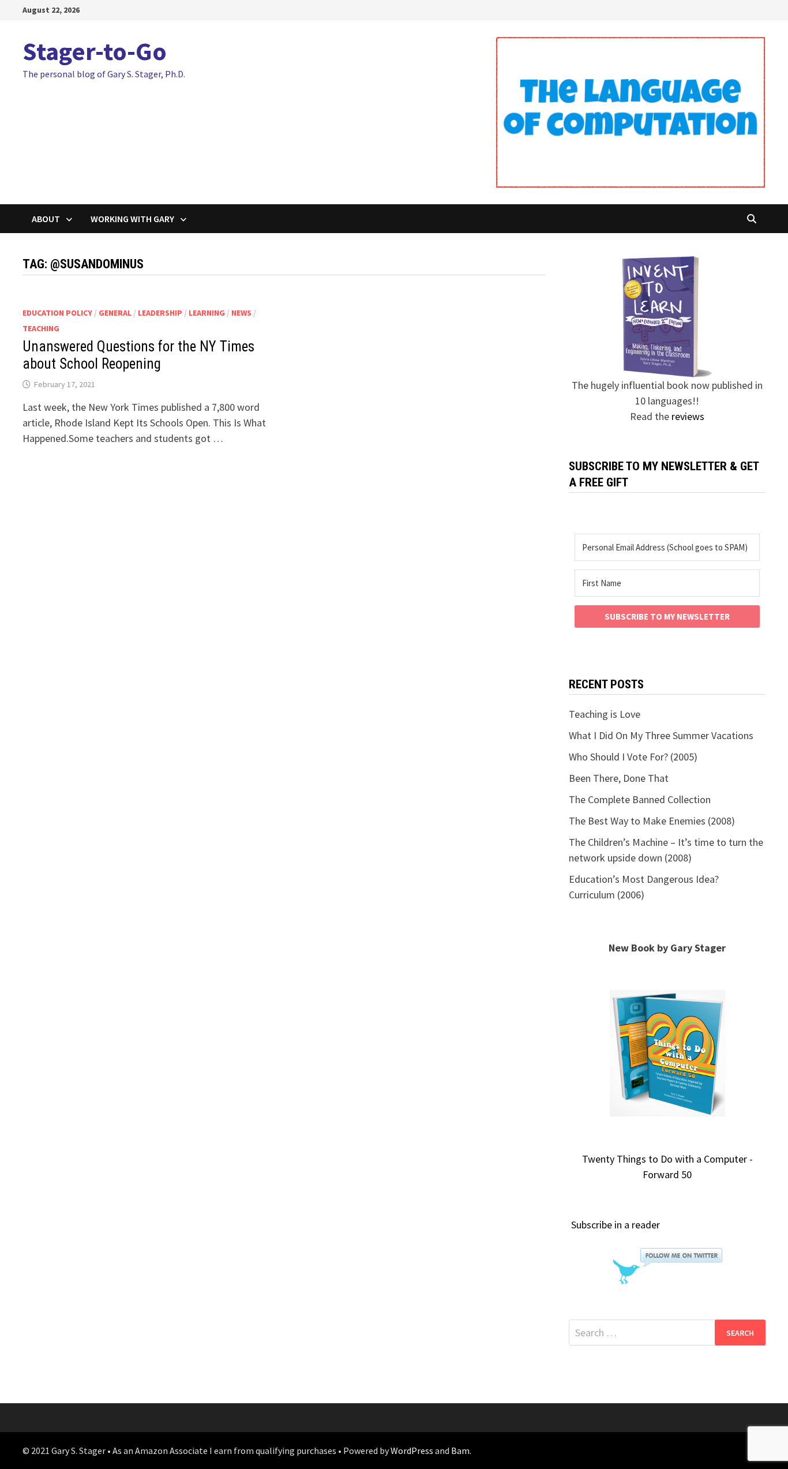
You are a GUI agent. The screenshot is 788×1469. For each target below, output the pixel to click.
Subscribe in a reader (615, 1224)
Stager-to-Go (94, 51)
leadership (160, 313)
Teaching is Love (604, 714)
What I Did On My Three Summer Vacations (661, 735)
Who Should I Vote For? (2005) (633, 756)
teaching (40, 328)
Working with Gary (132, 218)
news (241, 313)
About (46, 218)
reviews (687, 416)
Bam (460, 1450)
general (115, 313)
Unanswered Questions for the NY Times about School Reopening (138, 355)
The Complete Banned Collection (640, 799)
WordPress (412, 1450)
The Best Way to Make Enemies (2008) (652, 820)
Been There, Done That (619, 778)
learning (207, 313)
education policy (57, 313)
